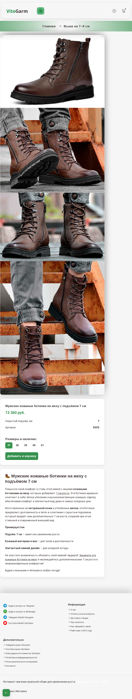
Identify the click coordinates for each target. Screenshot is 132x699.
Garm (17, 11)
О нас (73, 610)
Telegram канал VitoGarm (17, 645)
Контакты (10, 666)
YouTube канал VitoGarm (17, 649)
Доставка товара (79, 618)
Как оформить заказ (80, 626)
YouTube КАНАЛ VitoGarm (20, 623)
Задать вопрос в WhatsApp (21, 611)
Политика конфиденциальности (21, 657)
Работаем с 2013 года (81, 630)
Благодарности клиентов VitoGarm (22, 653)
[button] (6, 692)
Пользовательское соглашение (21, 661)
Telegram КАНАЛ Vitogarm (20, 617)
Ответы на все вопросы (82, 614)
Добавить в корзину (21, 456)
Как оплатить (77, 622)
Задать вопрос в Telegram (21, 606)
